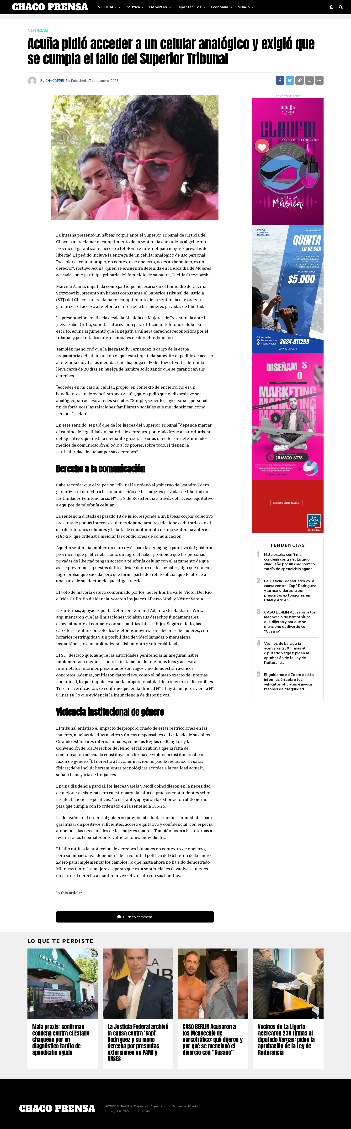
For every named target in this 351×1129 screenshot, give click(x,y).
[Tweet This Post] (290, 80)
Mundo (244, 7)
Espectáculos (189, 7)
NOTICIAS (107, 7)
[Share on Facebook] (280, 80)
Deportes (158, 7)
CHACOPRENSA (57, 80)
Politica (133, 7)
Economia (219, 7)
